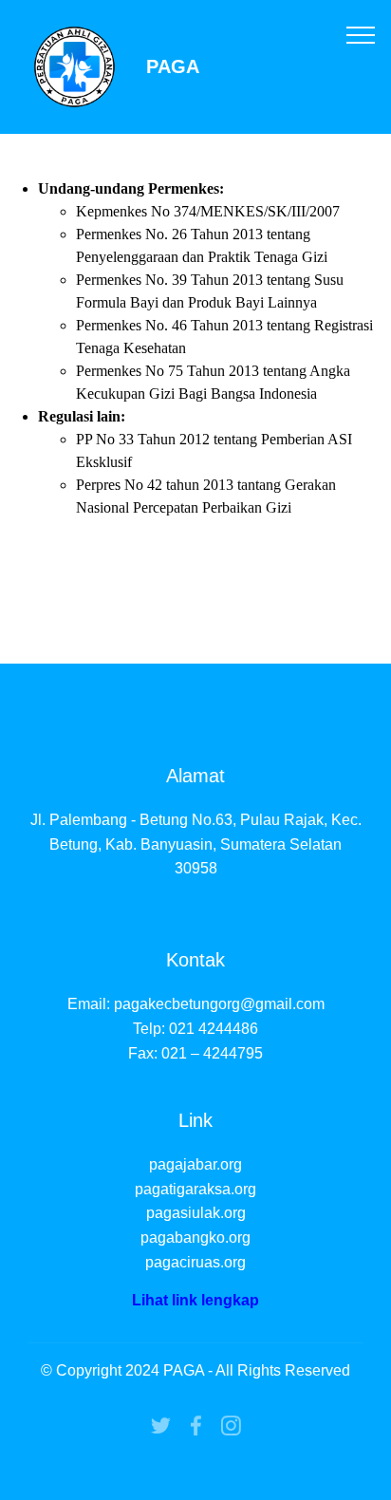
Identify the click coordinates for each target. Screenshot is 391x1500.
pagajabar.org (195, 1164)
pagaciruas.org (195, 1262)
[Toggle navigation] (361, 34)
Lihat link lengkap (195, 1300)
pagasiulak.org (196, 1213)
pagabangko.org (195, 1237)
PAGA (172, 67)
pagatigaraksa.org (195, 1189)
